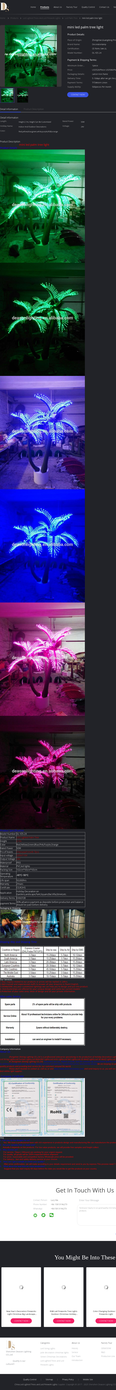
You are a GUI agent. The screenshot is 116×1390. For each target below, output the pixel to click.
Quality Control (88, 7)
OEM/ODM (106, 1348)
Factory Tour (71, 7)
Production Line (108, 1356)
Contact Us (104, 7)
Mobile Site (88, 1380)
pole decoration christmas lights (54, 1352)
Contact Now (78, 94)
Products (44, 7)
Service (75, 1352)
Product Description (34, 109)
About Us (58, 7)
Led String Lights (47, 1348)
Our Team (76, 1356)
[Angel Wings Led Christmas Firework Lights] (21, 1287)
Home (33, 7)
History (75, 1348)
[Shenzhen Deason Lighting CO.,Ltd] (37, 1215)
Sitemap (49, 1380)
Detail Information (9, 109)
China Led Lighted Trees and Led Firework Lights (36, 1384)
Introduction (77, 1360)
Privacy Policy (68, 1380)
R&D (103, 1352)
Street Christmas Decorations (53, 1356)
